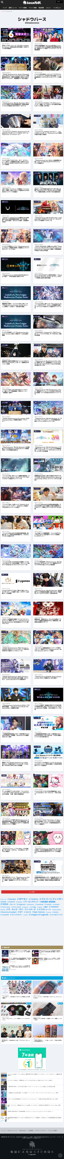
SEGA (5, 904)
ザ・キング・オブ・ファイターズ (22, 909)
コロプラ (28, 912)
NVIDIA (56, 912)
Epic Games (39, 912)
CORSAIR (56, 904)
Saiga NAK (32, 3)
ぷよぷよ (12, 899)
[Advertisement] (32, 930)
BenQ (3, 909)
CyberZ (12, 902)
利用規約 (31, 1130)
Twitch (48, 904)
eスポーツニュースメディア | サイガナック (32, 1149)
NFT (21, 912)
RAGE (4, 902)
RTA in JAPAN (16, 907)
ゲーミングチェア (31, 902)
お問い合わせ (23, 1130)
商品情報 (41, 8)
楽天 (46, 907)
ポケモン (23, 899)
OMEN (26, 915)
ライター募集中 (53, 1130)
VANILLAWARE (57, 909)
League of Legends (40, 914)
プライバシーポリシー (41, 1130)
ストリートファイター (52, 899)
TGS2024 (34, 899)
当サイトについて (13, 1130)
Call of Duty (6, 907)
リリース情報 (23, 8)
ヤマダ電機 (33, 907)
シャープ (4, 899)
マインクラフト (17, 915)
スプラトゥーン (45, 909)
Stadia (49, 912)
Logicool (21, 904)
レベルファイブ (56, 915)
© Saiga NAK (32, 1154)
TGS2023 (54, 907)
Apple (40, 907)
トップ (5, 8)
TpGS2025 (39, 904)
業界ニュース (13, 8)
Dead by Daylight (9, 912)
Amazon (31, 904)
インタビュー (57, 8)
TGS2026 (5, 915)
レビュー (48, 8)
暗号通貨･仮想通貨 (48, 902)
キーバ (13, 904)
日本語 (58, 1)
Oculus (19, 902)
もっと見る (32, 892)
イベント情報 (33, 8)
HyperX (26, 907)
